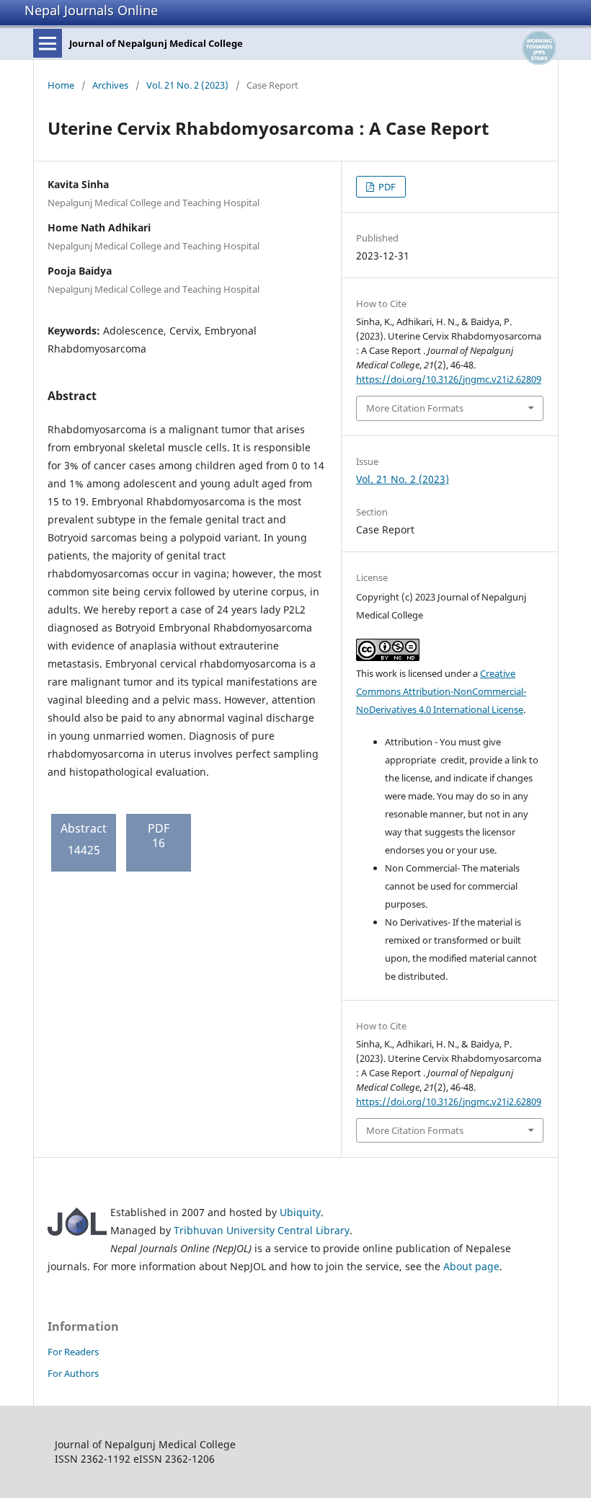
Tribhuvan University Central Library (262, 1230)
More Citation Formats (414, 408)
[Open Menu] (47, 43)
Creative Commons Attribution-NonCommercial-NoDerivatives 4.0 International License (441, 691)
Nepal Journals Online (91, 10)
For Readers (73, 1351)
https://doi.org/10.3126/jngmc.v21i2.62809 (448, 379)
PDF (386, 186)
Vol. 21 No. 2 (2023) (187, 85)
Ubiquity (300, 1212)
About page (471, 1266)
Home (61, 85)
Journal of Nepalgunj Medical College (156, 43)
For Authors (73, 1373)
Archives (110, 85)
